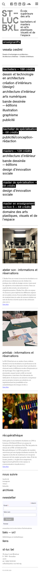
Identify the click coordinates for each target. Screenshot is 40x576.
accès (4, 559)
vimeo (5, 484)
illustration (10, 110)
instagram (6, 481)
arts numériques (14, 96)
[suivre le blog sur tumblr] (15, 4)
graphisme (10, 115)
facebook (6, 479)
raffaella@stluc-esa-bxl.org (12, 563)
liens (5, 541)
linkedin (6, 486)
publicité (9, 120)
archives (8, 490)
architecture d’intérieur (19, 92)
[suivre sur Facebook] (11, 4)
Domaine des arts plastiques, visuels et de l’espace (20, 215)
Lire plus (6, 304)
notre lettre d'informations (22, 528)
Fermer (5, 524)
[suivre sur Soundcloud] (29, 4)
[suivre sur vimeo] (23, 4)
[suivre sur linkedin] (19, 4)
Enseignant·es (11, 42)
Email (6, 505)
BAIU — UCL (9, 532)
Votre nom (7, 512)
